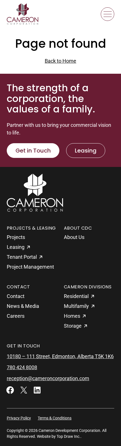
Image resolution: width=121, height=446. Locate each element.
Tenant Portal (22, 257)
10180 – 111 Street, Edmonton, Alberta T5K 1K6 (60, 356)
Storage (73, 326)
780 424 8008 (22, 367)
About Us (74, 237)
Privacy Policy (19, 418)
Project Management (30, 267)
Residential (76, 296)
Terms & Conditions (54, 418)
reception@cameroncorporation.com (48, 378)
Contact (15, 296)
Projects (16, 237)
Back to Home (60, 61)
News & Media (23, 306)
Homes (72, 316)
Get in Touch (33, 151)
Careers (15, 316)
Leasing (86, 151)
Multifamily (76, 306)
